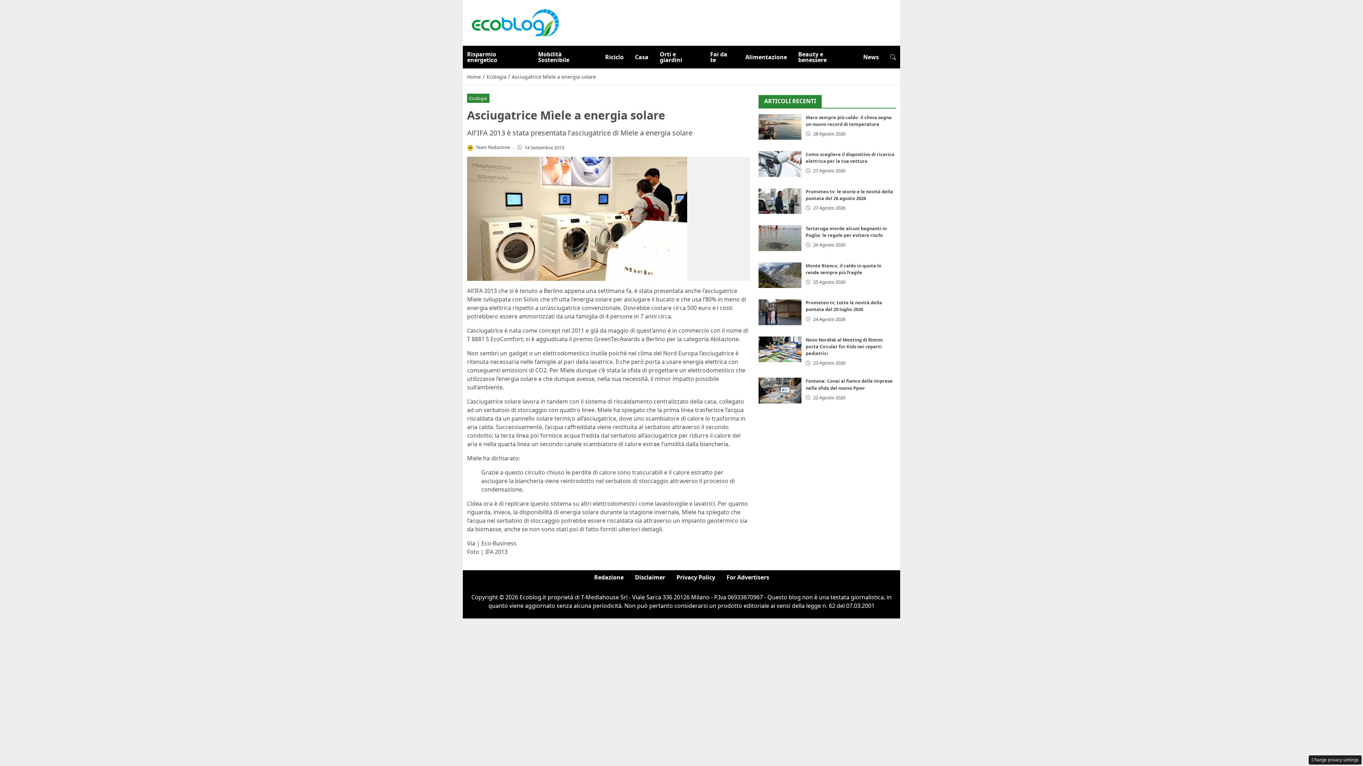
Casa (641, 57)
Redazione (609, 577)
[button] (893, 57)
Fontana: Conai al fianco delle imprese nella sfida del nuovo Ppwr (849, 384)
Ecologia (478, 98)
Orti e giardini (671, 57)
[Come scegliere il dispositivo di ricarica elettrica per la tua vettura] (780, 164)
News (871, 57)
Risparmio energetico (482, 57)
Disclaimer (650, 577)
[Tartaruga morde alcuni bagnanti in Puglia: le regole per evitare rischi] (780, 238)
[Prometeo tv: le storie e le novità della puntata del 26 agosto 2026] (780, 201)
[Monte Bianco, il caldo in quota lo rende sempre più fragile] (780, 275)
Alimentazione (766, 57)
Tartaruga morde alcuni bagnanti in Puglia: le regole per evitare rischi (846, 231)
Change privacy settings (1335, 760)
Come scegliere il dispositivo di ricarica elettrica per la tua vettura (850, 157)
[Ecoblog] (515, 22)
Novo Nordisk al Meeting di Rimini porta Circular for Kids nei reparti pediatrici (844, 346)
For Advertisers (748, 577)
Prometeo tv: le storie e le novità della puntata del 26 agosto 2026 (849, 194)
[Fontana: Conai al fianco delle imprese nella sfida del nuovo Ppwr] (780, 391)
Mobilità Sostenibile (553, 57)
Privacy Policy (696, 577)
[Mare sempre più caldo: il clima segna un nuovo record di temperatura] (780, 127)
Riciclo (614, 57)
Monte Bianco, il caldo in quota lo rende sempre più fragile (843, 269)
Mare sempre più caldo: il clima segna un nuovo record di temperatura (849, 120)
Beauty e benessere (812, 57)
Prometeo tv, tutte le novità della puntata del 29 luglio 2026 (844, 305)
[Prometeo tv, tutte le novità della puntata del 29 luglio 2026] (780, 312)
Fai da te (718, 57)
